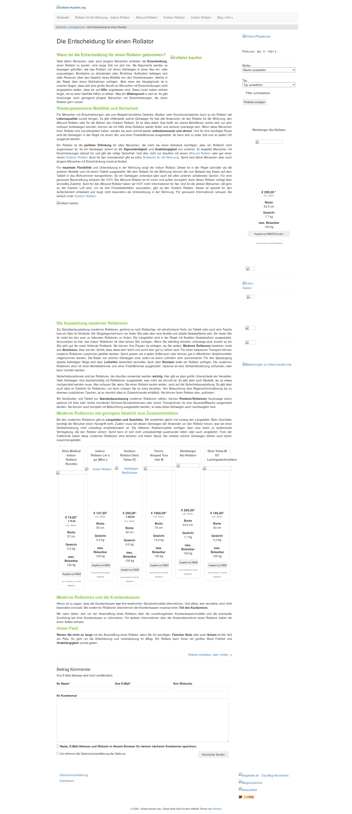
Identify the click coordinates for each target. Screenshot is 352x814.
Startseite (63, 17)
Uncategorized (76, 27)
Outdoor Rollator (174, 17)
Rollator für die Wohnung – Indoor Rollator (102, 17)
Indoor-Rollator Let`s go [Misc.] (100, 455)
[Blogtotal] (247, 796)
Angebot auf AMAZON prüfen (72, 574)
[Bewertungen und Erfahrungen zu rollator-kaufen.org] (267, 364)
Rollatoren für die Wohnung (161, 157)
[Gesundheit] (248, 789)
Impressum (67, 781)
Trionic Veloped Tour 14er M (159, 455)
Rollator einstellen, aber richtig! (208, 655)
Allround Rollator (146, 17)
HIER (109, 180)
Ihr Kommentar (67, 695)
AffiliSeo (217, 808)
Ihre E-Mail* (123, 683)
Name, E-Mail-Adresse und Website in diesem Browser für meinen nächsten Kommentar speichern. (128, 746)
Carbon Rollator (201, 17)
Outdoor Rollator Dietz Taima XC (129, 455)
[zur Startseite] (106, 7)
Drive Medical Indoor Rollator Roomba (71, 457)
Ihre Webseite (182, 683)
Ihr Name (63, 683)
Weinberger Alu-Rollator (188, 453)
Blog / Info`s (225, 17)
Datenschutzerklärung (74, 775)
